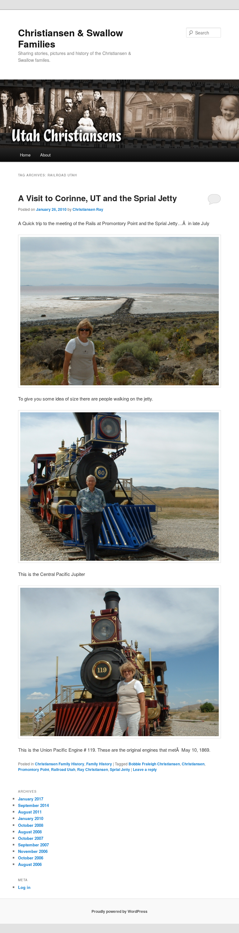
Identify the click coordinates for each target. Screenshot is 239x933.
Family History (99, 764)
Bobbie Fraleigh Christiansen (154, 764)
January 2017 (30, 799)
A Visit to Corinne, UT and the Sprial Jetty (97, 198)
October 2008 (30, 825)
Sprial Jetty (120, 769)
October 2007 (30, 838)
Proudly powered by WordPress (119, 911)
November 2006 (33, 851)
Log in (24, 887)
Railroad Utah (63, 769)
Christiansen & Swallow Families (70, 38)
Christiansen (193, 764)
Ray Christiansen (92, 769)
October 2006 (30, 858)
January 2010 (30, 818)
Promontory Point (33, 769)
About (45, 155)
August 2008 (30, 832)
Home (25, 155)
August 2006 (30, 864)
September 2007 (33, 845)
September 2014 (33, 805)
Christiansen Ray (88, 209)
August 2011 (30, 812)
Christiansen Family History (59, 764)
